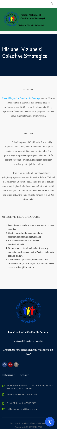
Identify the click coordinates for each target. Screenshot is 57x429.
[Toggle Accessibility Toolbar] (50, 422)
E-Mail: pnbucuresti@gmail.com (22, 409)
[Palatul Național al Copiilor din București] (24, 19)
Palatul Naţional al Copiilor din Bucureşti (21, 98)
